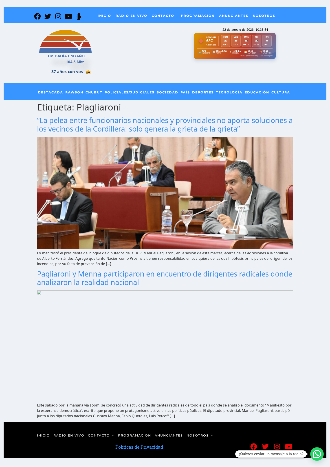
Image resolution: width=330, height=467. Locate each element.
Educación (257, 92)
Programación (198, 16)
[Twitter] (47, 16)
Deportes (203, 92)
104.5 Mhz (75, 62)
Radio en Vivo (131, 16)
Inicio (104, 16)
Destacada (50, 92)
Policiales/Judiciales (129, 92)
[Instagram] (58, 16)
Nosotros (264, 16)
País (185, 92)
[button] (317, 454)
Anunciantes (233, 16)
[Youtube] (68, 16)
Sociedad (167, 92)
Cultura (280, 92)
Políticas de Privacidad (139, 447)
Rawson (74, 92)
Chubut (94, 92)
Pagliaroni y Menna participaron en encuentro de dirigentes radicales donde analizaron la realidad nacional (164, 278)
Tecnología (229, 92)
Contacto (163, 16)
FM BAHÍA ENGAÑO (66, 56)
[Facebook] (37, 16)
